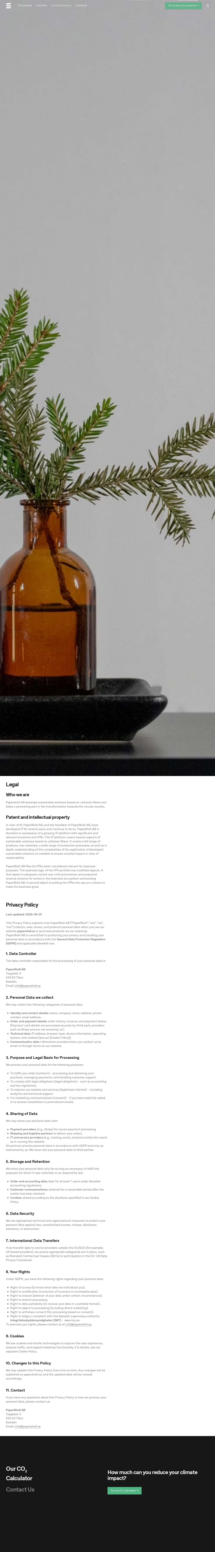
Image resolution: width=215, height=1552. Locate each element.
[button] (183, 5)
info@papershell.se (28, 986)
